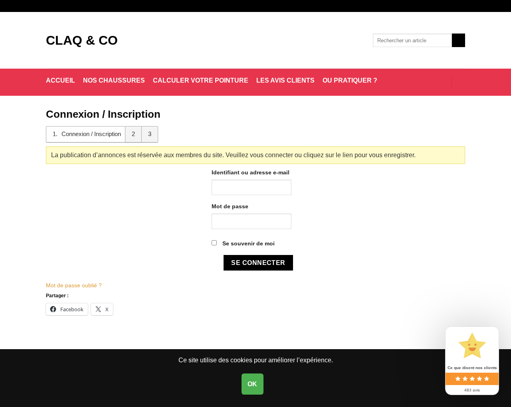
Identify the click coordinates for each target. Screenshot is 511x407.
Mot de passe (230, 206)
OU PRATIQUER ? (350, 80)
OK (252, 384)
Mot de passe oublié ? (74, 285)
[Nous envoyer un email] (461, 6)
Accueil (60, 80)
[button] (441, 82)
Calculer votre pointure (200, 80)
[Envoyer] (458, 40)
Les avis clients (285, 80)
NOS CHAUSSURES (114, 80)
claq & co (82, 40)
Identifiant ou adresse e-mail (250, 172)
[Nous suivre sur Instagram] (453, 6)
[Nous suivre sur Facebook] (446, 6)
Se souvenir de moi (248, 243)
